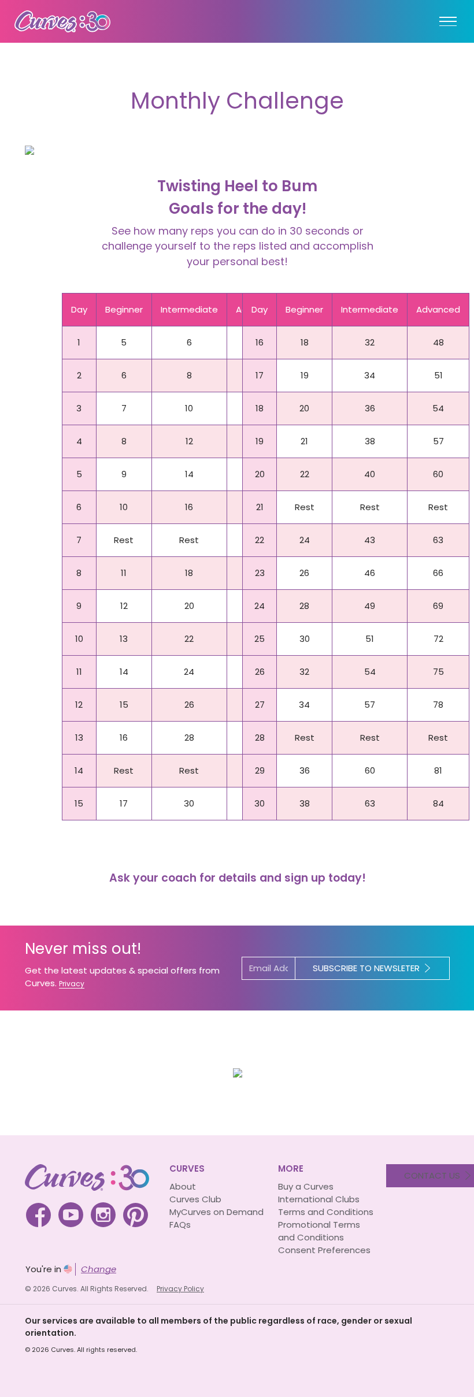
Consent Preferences (324, 1250)
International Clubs (319, 1199)
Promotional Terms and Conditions (319, 1230)
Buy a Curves (306, 1186)
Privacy (71, 984)
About (182, 1186)
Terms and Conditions (325, 1212)
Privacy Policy (180, 1289)
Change (98, 1269)
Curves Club (195, 1199)
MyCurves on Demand (216, 1212)
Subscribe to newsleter (366, 968)
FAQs (180, 1224)
